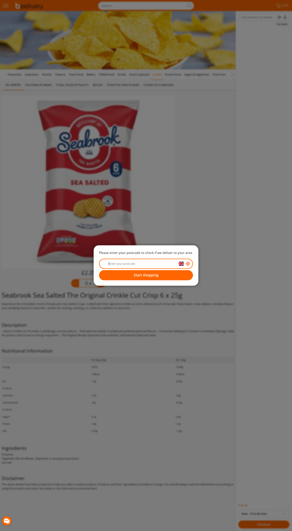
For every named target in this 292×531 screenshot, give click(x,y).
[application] (7, 521)
